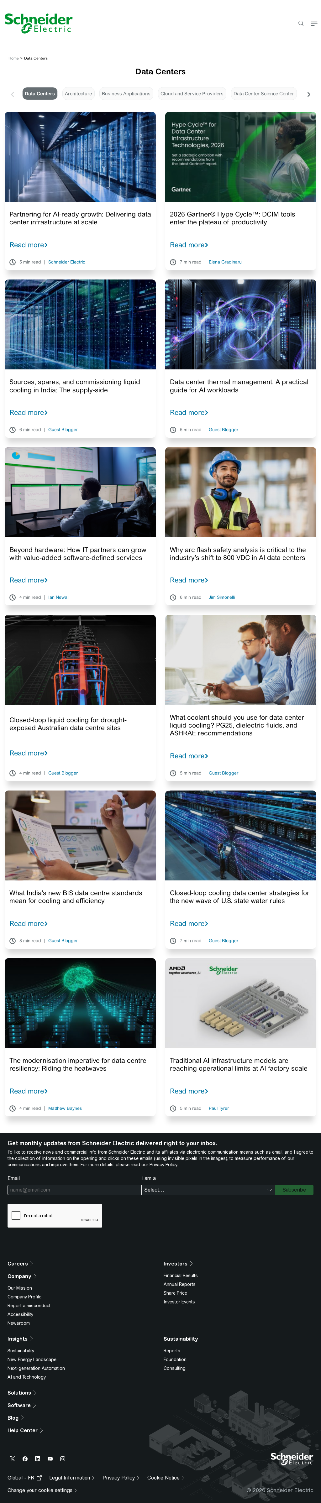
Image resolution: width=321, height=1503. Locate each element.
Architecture (78, 93)
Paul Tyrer (219, 1108)
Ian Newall (58, 597)
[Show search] (301, 23)
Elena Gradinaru (225, 262)
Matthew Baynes (65, 1108)
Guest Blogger (63, 430)
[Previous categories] (12, 93)
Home (13, 58)
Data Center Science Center (264, 93)
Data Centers (40, 93)
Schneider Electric (66, 262)
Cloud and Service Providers (192, 93)
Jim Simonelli (222, 597)
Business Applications (126, 93)
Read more (26, 245)
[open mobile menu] (314, 23)
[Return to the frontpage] (36, 23)
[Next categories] (308, 93)
